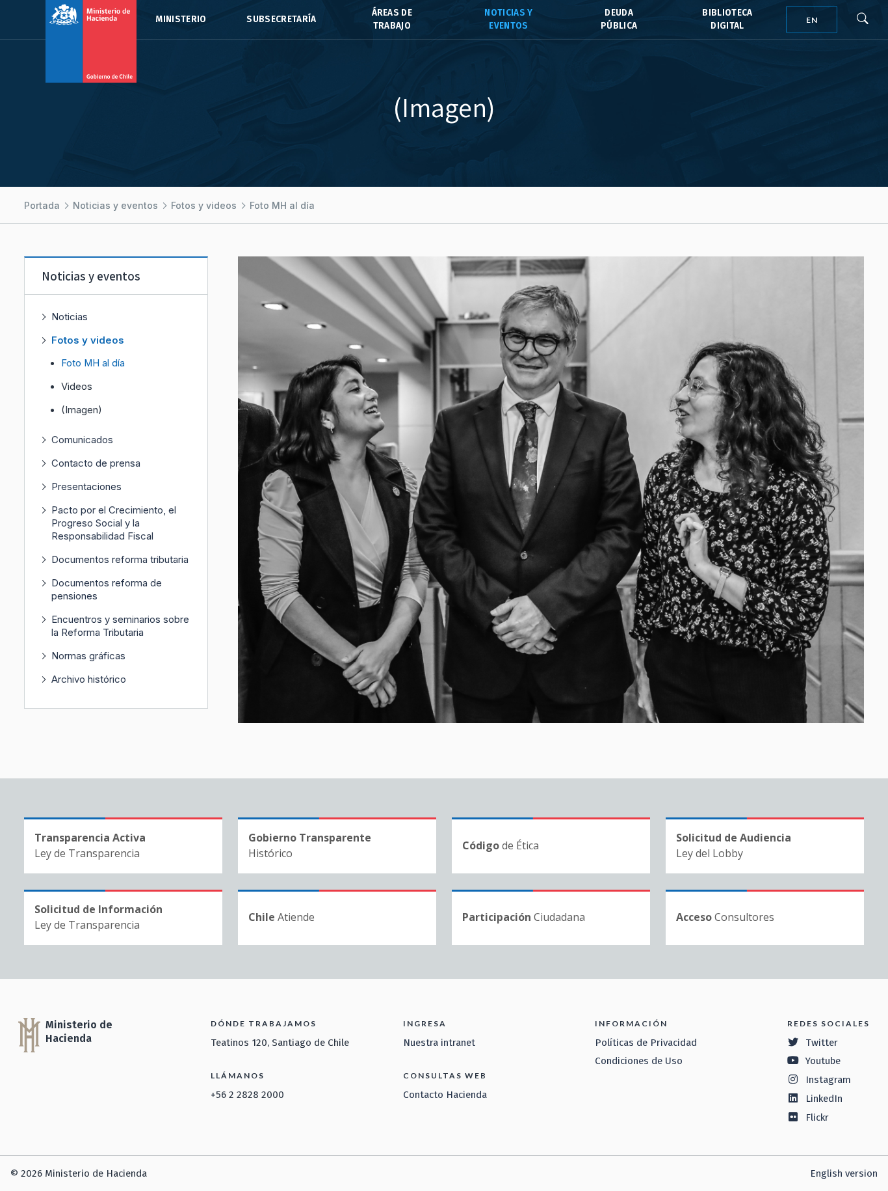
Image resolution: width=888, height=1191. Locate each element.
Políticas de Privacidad (646, 1042)
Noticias (69, 316)
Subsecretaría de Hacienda (280, 19)
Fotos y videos (204, 205)
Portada (42, 205)
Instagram (828, 1080)
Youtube (823, 1061)
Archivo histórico (88, 679)
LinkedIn (823, 1098)
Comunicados (82, 439)
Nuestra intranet (439, 1042)
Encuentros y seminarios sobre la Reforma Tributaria (120, 625)
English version (844, 1173)
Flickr (817, 1117)
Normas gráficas (88, 656)
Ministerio (180, 19)
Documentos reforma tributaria (120, 559)
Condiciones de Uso (639, 1061)
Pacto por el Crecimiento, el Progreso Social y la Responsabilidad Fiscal (113, 523)
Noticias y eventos (115, 205)
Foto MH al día (282, 205)
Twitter (821, 1042)
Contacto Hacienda (445, 1095)
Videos (76, 386)
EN (812, 20)
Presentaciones (86, 486)
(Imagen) (81, 410)
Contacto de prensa (95, 463)
